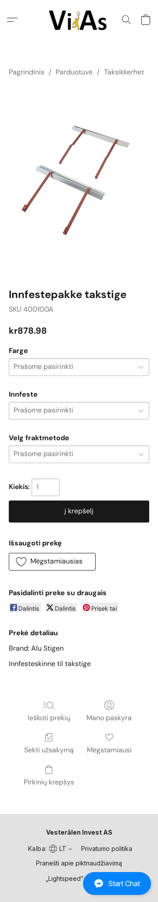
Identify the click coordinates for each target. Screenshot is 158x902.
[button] (79, 883)
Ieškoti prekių (49, 717)
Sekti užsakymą (49, 750)
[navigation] (49, 848)
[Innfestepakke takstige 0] (79, 180)
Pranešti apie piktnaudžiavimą (79, 863)
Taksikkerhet (124, 72)
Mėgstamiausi (109, 750)
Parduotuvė (74, 72)
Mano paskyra (109, 717)
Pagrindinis (26, 72)
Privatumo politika (106, 848)
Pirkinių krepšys (49, 782)
